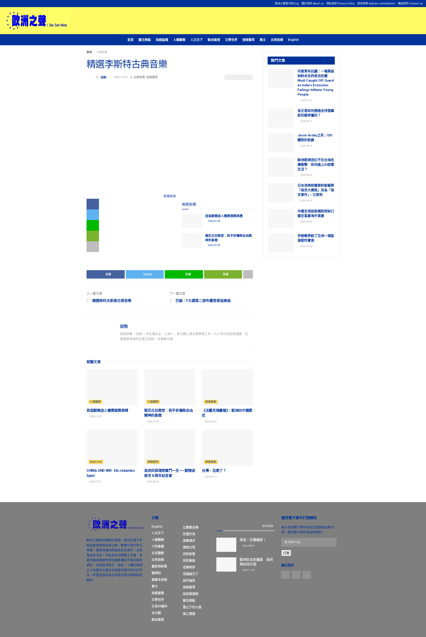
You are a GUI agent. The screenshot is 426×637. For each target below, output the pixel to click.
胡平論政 (189, 580)
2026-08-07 (306, 175)
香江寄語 (189, 613)
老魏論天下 (190, 574)
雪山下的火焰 (192, 607)
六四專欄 (158, 546)
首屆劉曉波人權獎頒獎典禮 (224, 216)
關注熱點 (144, 39)
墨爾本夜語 (159, 579)
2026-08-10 (306, 200)
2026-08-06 (306, 221)
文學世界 (231, 39)
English (293, 39)
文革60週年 (160, 606)
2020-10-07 (121, 77)
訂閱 (286, 553)
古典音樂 (277, 39)
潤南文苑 (189, 547)
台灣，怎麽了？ (214, 470)
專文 (263, 39)
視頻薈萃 (248, 39)
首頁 (130, 39)
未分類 (156, 613)
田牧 (103, 77)
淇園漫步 (189, 540)
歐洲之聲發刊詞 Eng (287, 3)
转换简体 (170, 196)
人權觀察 (179, 39)
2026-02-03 (210, 421)
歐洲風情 (214, 39)
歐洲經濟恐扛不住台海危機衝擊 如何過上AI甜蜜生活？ (316, 164)
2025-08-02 (152, 481)
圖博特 (156, 573)
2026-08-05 (248, 545)
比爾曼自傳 (190, 527)
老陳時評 (189, 567)
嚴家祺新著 (159, 566)
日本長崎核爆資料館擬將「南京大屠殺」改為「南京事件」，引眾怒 (316, 190)
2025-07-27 (95, 481)
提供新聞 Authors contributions (376, 3)
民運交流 (189, 534)
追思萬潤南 (190, 594)
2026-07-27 (306, 100)
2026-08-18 (306, 145)
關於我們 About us (313, 3)
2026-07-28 (213, 221)
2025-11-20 (248, 570)
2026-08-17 (306, 121)
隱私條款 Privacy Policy (340, 3)
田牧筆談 (189, 560)
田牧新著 (189, 554)
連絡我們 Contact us (410, 3)
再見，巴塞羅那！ (253, 540)
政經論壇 (162, 39)
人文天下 (196, 39)
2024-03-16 (210, 476)
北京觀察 (158, 553)
